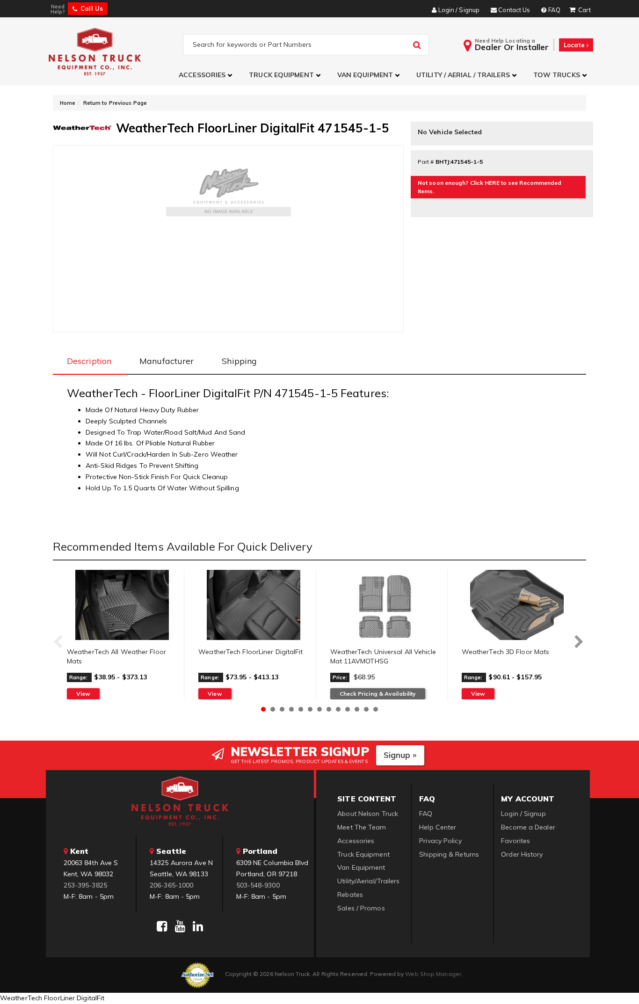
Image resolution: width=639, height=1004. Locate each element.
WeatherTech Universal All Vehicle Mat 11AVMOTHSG (383, 656)
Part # (426, 161)
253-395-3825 (85, 885)
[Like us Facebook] (161, 926)
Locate (575, 45)
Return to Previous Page (115, 103)
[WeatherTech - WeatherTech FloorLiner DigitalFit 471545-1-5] (82, 127)
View (83, 693)
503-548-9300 (258, 885)
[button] (207, 75)
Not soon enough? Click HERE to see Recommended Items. (490, 187)
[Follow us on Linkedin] (197, 926)
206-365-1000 (171, 885)
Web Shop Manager (433, 973)
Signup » (400, 755)
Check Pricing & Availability (378, 693)
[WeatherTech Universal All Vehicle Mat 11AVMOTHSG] (385, 605)
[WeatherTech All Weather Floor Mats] (122, 605)
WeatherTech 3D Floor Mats (506, 652)
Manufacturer (166, 361)
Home (67, 103)
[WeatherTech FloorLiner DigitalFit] (253, 605)
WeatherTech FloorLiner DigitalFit (250, 652)
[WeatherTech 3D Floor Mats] (517, 605)
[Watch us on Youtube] (180, 926)
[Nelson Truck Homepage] (114, 51)
